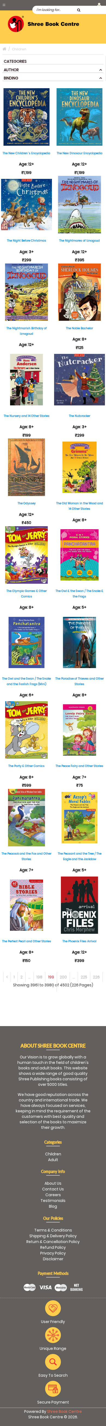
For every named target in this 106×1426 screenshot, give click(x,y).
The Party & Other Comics (26, 766)
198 (39, 977)
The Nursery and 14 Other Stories (26, 416)
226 (96, 977)
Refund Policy (53, 1247)
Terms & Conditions (53, 1230)
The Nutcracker (79, 416)
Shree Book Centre (64, 1411)
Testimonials (53, 1200)
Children (53, 1154)
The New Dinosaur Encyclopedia (79, 153)
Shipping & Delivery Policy (53, 1236)
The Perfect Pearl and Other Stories (26, 941)
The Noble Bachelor (79, 328)
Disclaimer (53, 1259)
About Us (53, 1183)
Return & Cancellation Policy (53, 1241)
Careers (53, 1195)
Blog (53, 1206)
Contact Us (53, 1189)
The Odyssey (27, 503)
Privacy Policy (53, 1253)
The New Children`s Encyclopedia (26, 153)
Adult (53, 1159)
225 (84, 977)
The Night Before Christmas (26, 241)
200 (63, 977)
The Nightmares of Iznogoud (79, 241)
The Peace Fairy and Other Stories (79, 766)
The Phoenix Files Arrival (79, 941)
